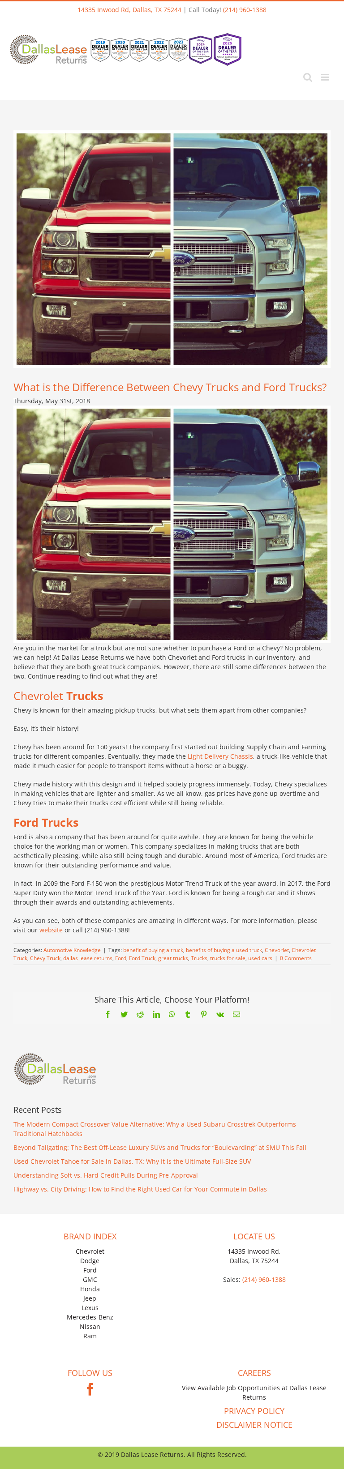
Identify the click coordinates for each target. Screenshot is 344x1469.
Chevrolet (90, 1251)
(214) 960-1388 (245, 9)
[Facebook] (90, 1389)
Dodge (89, 1260)
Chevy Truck (45, 958)
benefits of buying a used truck (224, 950)
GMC (90, 1279)
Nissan (90, 1326)
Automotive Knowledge (72, 950)
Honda (90, 1289)
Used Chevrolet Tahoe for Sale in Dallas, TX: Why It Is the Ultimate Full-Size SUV (132, 1161)
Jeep (89, 1298)
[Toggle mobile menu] (326, 77)
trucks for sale (227, 958)
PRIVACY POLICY (254, 1410)
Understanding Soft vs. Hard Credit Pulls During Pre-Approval (105, 1175)
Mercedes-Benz (90, 1317)
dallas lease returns (87, 958)
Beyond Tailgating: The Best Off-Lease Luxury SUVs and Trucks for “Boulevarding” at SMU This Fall (159, 1147)
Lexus (90, 1307)
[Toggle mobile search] (307, 77)
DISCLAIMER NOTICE (254, 1424)
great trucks (173, 958)
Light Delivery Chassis (220, 756)
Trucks (199, 958)
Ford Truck (142, 958)
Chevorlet (277, 950)
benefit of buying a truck (153, 950)
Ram (90, 1336)
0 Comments (296, 958)
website (51, 930)
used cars (260, 958)
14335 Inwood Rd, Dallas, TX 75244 (129, 9)
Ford (120, 958)
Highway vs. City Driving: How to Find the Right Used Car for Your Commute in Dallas (140, 1189)
